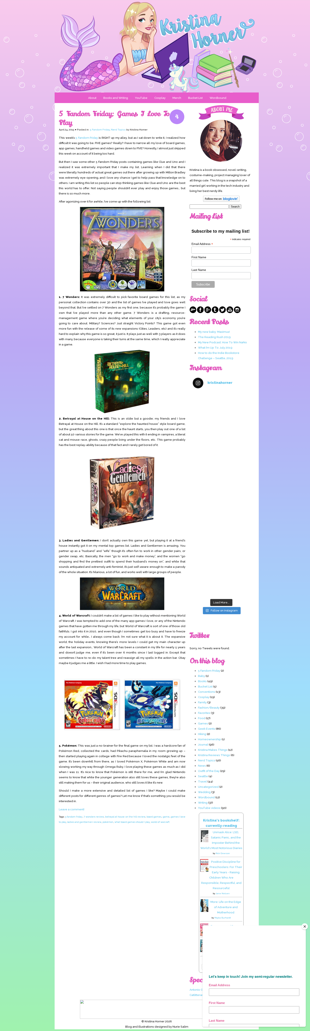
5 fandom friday (73, 816)
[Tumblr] (215, 312)
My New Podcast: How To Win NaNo (222, 342)
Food (201, 718)
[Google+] (207, 312)
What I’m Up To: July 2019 (215, 347)
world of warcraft (160, 822)
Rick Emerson (223, 853)
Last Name (198, 270)
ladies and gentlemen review (84, 822)
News (202, 765)
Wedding (204, 792)
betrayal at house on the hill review (125, 816)
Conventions (206, 691)
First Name (198, 257)
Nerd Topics (118, 129)
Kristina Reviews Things (214, 755)
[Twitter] (222, 312)
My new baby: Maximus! (214, 331)
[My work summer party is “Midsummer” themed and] (221, 545)
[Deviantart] (193, 312)
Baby (201, 676)
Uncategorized (208, 786)
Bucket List (195, 97)
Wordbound (218, 97)
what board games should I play (132, 822)
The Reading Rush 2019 (214, 337)
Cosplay (160, 97)
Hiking (202, 734)
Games (203, 723)
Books (202, 681)
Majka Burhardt (222, 918)
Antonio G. (197, 989)
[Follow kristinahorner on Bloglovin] (221, 200)
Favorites (204, 713)
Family (202, 702)
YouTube (141, 97)
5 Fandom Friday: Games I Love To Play (114, 118)
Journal (203, 744)
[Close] (305, 926)
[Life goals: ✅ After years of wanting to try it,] (221, 579)
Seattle (203, 776)
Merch (177, 97)
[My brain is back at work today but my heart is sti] (221, 477)
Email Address (202, 244)
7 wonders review (94, 816)
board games (154, 816)
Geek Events (206, 728)
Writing (203, 802)
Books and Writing (115, 97)
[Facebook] (200, 312)
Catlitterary (197, 995)
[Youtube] (229, 312)
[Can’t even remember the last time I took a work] (221, 443)
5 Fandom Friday (100, 129)
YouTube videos (209, 808)
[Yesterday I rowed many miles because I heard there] (221, 409)
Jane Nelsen (223, 893)
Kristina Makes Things (212, 749)
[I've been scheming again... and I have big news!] (221, 511)
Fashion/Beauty (209, 707)
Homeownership (209, 739)
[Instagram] (237, 312)
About (92, 97)
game (166, 816)
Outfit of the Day (209, 771)
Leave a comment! (71, 809)
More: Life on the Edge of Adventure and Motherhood (225, 907)
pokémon (107, 822)
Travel (202, 781)
